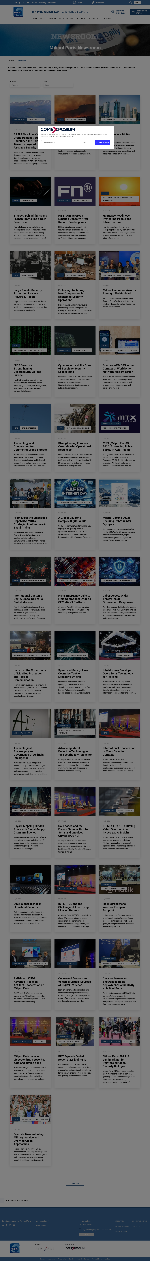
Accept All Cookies (102, 142)
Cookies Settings (49, 142)
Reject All (85, 142)
